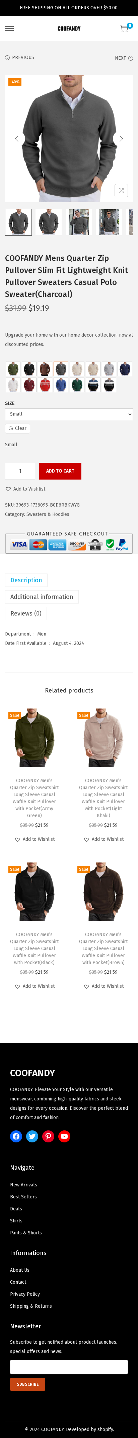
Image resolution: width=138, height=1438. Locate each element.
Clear (20, 428)
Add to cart (60, 471)
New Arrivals (23, 1185)
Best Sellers (23, 1197)
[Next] (121, 138)
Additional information (41, 597)
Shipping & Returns (31, 1306)
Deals (16, 1209)
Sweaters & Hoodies (47, 514)
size (10, 403)
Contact (18, 1282)
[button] (25, 489)
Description (26, 580)
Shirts (16, 1221)
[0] (124, 29)
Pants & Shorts (26, 1233)
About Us (19, 1270)
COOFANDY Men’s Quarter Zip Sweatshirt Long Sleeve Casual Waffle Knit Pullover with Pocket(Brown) (103, 948)
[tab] (69, 580)
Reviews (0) (26, 613)
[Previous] (16, 138)
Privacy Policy (25, 1294)
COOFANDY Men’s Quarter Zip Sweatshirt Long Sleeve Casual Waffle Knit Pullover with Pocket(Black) (34, 948)
